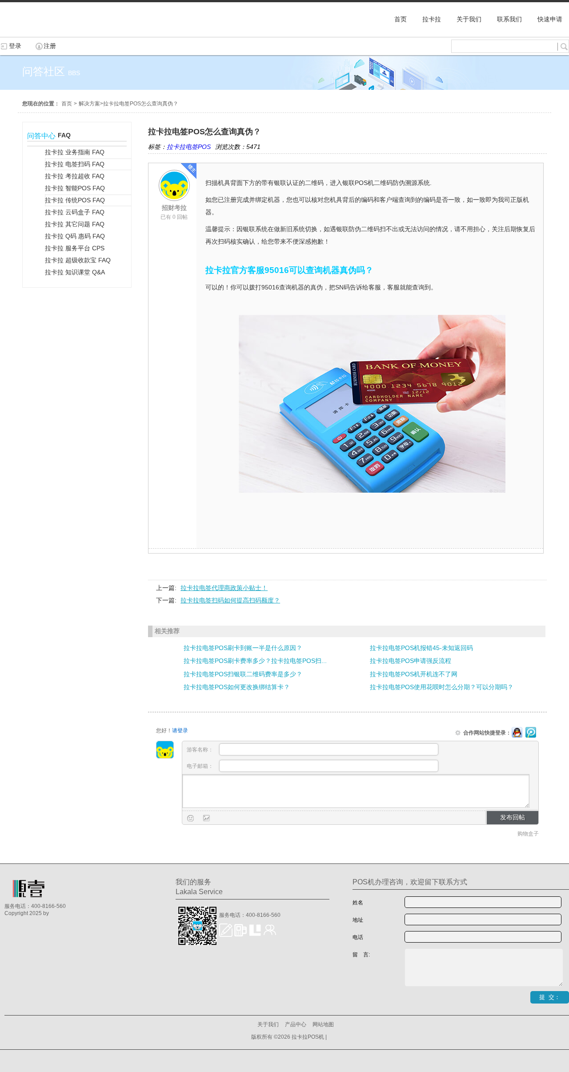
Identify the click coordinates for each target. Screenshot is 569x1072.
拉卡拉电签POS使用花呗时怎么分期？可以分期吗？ (441, 687)
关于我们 (268, 1024)
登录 (15, 45)
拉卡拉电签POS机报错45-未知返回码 (421, 647)
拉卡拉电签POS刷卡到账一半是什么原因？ (243, 647)
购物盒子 (528, 834)
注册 (50, 45)
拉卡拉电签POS (189, 146)
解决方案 (89, 103)
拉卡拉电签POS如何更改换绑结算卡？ (237, 687)
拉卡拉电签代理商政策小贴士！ (224, 587)
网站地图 (323, 1024)
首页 (66, 103)
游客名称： (201, 750)
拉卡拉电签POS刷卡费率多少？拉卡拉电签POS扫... (255, 660)
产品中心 (295, 1024)
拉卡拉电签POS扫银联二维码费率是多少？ (243, 674)
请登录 (180, 730)
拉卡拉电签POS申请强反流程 (410, 660)
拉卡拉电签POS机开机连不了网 (413, 674)
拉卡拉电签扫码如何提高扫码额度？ (230, 600)
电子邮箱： (201, 766)
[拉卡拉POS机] (44, 32)
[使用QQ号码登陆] (517, 733)
